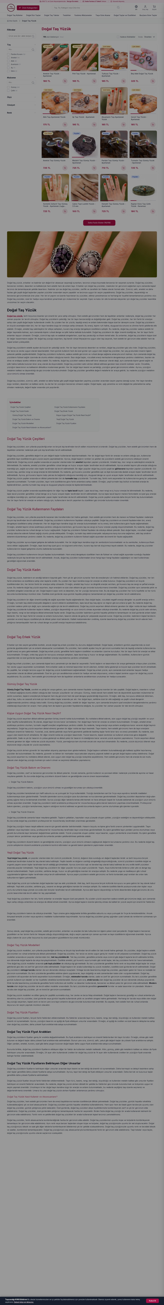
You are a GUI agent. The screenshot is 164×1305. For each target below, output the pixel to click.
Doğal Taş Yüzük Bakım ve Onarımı (26, 416)
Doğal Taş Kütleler (15, 15)
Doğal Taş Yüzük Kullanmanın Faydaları (70, 404)
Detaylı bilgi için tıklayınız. (24, 1302)
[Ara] (118, 7)
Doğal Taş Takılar (51, 15)
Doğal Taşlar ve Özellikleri (125, 15)
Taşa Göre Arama (103, 15)
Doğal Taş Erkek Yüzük (64, 408)
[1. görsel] (46, 70)
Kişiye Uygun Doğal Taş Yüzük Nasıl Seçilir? (73, 412)
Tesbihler (67, 15)
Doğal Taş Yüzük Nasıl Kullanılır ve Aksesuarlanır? (31, 424)
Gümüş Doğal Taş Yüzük (22, 412)
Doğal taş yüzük (14, 312)
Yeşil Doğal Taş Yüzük (65, 416)
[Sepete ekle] (65, 81)
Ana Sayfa (13, 21)
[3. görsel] (59, 70)
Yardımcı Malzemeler (83, 15)
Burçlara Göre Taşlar (148, 15)
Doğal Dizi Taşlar (33, 15)
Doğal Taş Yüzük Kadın (20, 408)
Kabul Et (152, 1301)
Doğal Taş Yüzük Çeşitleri (21, 404)
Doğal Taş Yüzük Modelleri (23, 420)
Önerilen (148, 37)
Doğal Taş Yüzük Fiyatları (66, 420)
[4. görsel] (65, 70)
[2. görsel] (52, 70)
